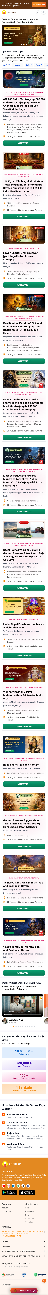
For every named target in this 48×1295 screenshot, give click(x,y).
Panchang (29, 1218)
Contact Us (6, 1211)
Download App (39, 4)
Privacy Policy (7, 1263)
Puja (27, 1208)
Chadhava (29, 1211)
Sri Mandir (6, 1285)
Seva (27, 1215)
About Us (5, 1208)
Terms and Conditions (22, 1263)
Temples (29, 1222)
